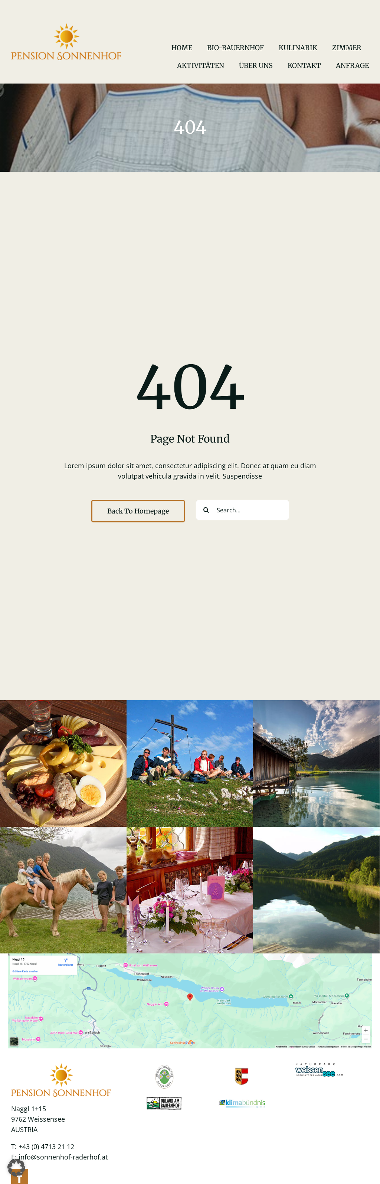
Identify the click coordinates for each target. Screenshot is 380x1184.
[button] (16, 1167)
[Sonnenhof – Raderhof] (66, 26)
